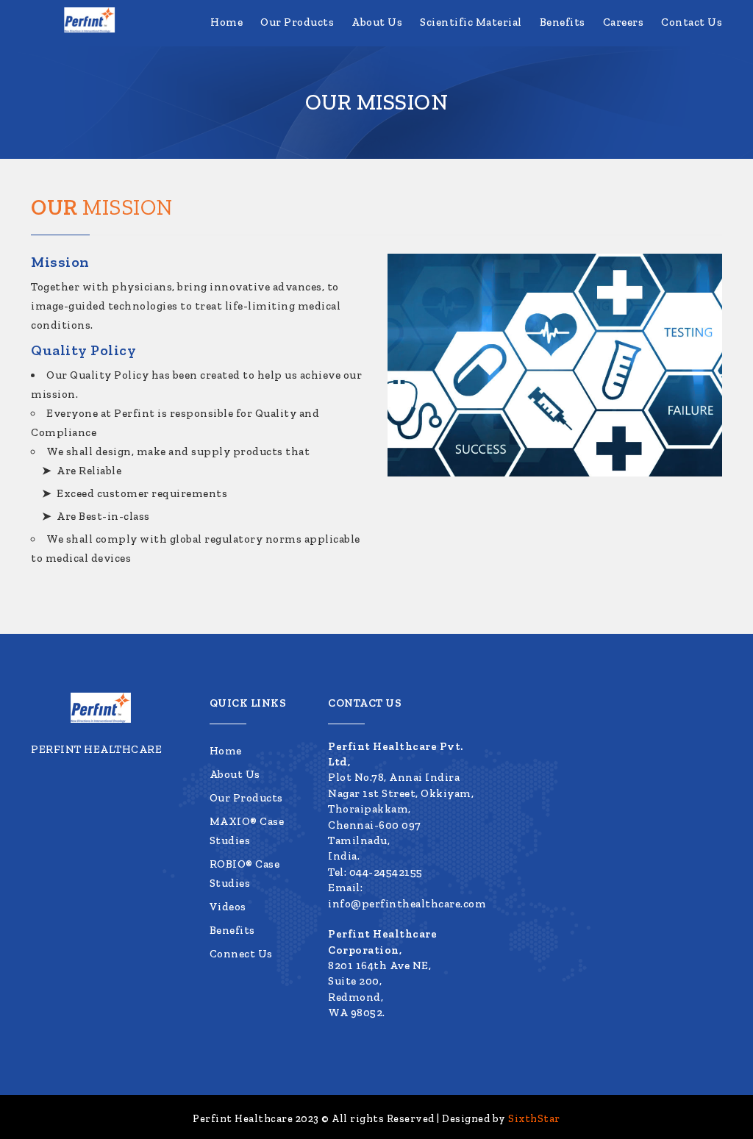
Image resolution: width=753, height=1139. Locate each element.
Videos (228, 906)
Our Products (312, 22)
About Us (388, 22)
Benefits (568, 22)
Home (244, 22)
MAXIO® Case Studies (247, 831)
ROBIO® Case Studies (245, 873)
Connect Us (241, 953)
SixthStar (534, 1119)
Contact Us (691, 22)
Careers (626, 22)
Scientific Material (480, 22)
